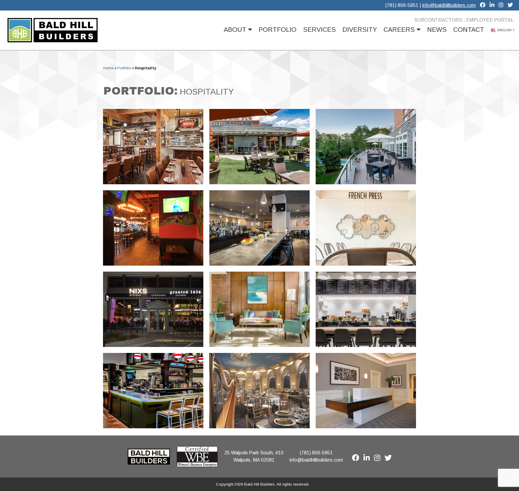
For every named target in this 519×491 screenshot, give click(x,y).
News (437, 29)
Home (108, 68)
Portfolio (277, 29)
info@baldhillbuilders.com (449, 5)
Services (319, 29)
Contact (468, 29)
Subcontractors (438, 20)
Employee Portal (490, 20)
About (236, 29)
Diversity (359, 29)
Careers (400, 29)
